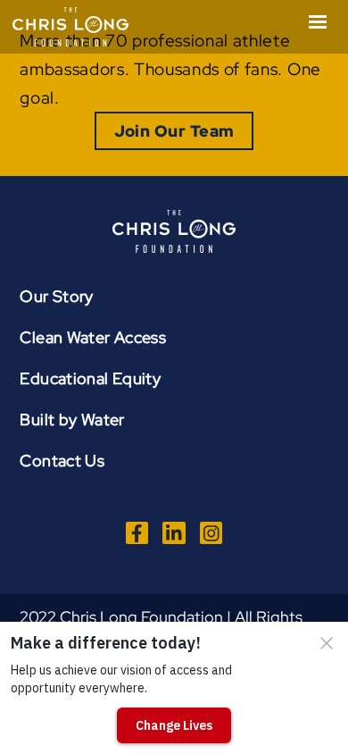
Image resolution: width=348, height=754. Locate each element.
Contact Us (62, 460)
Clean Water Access (93, 337)
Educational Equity (90, 378)
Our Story (56, 296)
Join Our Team (174, 131)
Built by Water (72, 419)
